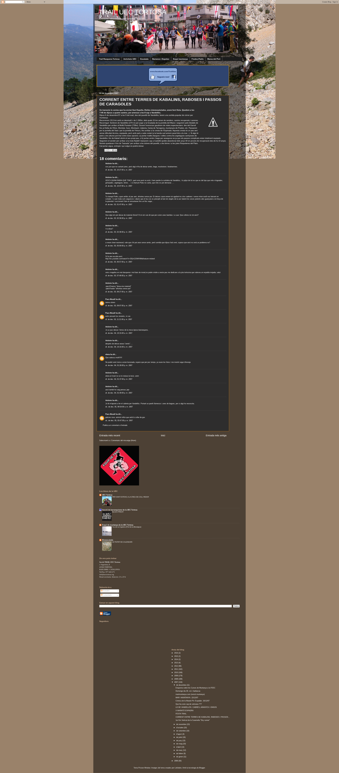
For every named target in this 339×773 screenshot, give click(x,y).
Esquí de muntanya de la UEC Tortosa (117, 525)
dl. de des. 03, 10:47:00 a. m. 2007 (118, 186)
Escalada (144, 59)
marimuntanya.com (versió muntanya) (190, 694)
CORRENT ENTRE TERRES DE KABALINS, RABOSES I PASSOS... (203, 717)
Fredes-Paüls (198, 59)
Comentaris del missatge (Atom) (123, 440)
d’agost (179, 734)
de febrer (180, 753)
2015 (176, 656)
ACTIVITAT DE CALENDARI (122, 542)
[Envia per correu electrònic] (105, 150)
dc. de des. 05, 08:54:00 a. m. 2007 (119, 407)
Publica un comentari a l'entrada (115, 425)
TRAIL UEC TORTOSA (132, 12)
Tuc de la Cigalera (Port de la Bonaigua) (126, 527)
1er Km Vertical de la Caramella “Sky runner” (193, 720)
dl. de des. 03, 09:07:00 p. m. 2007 (118, 306)
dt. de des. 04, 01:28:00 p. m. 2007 (118, 365)
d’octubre (180, 728)
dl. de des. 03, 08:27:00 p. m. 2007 (118, 292)
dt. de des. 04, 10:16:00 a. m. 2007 (118, 347)
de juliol (179, 737)
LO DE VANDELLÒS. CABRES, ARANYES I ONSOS (196, 707)
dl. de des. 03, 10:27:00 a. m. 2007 (118, 170)
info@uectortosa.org (106, 574)
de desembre (181, 685)
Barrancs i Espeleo (160, 59)
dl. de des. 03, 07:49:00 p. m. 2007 (118, 276)
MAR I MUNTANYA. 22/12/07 (187, 698)
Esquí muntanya (180, 59)
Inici (163, 435)
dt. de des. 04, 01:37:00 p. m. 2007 (118, 379)
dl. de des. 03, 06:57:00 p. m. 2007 (118, 262)
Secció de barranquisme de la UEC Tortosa (119, 510)
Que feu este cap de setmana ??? (189, 704)
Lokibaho (178, 768)
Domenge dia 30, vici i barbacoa (188, 691)
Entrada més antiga (216, 435)
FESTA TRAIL (181, 714)
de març (179, 750)
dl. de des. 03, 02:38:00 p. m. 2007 (118, 232)
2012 (176, 666)
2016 (176, 653)
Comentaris (107, 595)
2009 (176, 676)
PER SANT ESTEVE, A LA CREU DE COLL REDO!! (130, 497)
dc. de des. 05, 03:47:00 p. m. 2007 (119, 420)
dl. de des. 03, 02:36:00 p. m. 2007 (118, 218)
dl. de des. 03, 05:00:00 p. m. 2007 (118, 246)
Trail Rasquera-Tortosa (109, 59)
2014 (176, 659)
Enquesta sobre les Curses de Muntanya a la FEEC (195, 688)
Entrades (106, 591)
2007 (176, 682)
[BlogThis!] (108, 150)
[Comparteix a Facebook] (113, 150)
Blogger (202, 768)
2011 (176, 669)
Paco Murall (110, 299)
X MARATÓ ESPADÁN (184, 711)
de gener (179, 757)
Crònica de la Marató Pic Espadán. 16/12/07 (192, 701)
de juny (179, 741)
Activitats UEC (129, 59)
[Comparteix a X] (110, 150)
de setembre (181, 731)
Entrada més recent (109, 435)
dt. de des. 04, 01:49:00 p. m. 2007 (118, 393)
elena (107, 354)
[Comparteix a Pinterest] (115, 150)
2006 (176, 761)
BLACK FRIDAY (118, 512)
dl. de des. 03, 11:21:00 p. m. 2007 (118, 319)
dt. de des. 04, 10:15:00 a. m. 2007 (118, 333)
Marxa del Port (213, 59)
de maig (179, 744)
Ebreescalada (107, 540)
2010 (176, 672)
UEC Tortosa (107, 495)
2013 (176, 663)
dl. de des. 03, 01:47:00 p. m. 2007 (118, 204)
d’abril (178, 747)
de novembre (181, 724)
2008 (176, 679)
